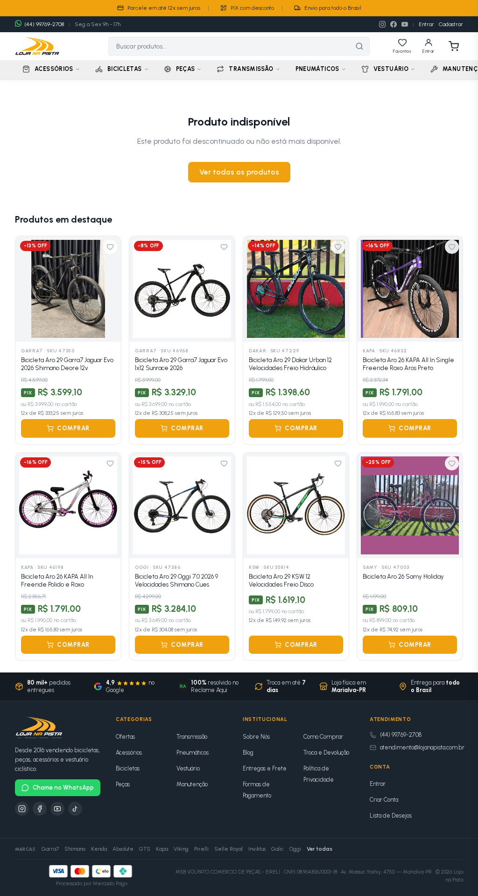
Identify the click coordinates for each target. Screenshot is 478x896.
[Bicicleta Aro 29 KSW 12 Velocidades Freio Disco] (296, 505)
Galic (277, 849)
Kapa (162, 849)
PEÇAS (185, 68)
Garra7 (50, 849)
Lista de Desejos (391, 815)
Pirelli (201, 849)
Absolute (123, 849)
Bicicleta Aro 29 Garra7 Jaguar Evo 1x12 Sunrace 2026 (181, 364)
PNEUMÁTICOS (317, 68)
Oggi (295, 849)
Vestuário (188, 768)
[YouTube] (404, 24)
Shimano (74, 849)
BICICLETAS (124, 68)
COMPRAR (73, 428)
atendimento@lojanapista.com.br (422, 747)
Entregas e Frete (265, 768)
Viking (181, 849)
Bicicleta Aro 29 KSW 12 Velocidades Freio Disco (281, 580)
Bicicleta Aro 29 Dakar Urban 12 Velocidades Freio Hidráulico (290, 364)
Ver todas (319, 849)
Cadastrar (451, 24)
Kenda (99, 849)
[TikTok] (75, 809)
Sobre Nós (256, 736)
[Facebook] (393, 24)
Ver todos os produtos (239, 172)
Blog (248, 752)
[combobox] (229, 46)
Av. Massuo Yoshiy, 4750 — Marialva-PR (386, 872)
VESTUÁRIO (390, 68)
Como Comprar (323, 736)
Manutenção (192, 784)
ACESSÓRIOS (54, 68)
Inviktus (257, 849)
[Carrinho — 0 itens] (453, 46)
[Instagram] (382, 24)
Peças (123, 784)
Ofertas (125, 736)
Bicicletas (128, 768)
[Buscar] (359, 46)
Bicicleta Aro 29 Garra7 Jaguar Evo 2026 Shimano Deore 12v (67, 364)
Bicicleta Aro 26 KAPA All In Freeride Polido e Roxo (57, 580)
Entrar (426, 24)
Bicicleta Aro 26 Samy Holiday (403, 576)
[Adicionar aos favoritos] (110, 247)
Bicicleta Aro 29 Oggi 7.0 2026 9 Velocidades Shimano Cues (176, 580)
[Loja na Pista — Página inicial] (37, 46)
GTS (144, 849)
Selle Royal (228, 849)
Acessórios (129, 752)
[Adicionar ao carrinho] (108, 328)
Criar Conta (384, 799)
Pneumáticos (192, 752)
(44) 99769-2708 (401, 734)
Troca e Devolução (326, 752)
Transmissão (191, 736)
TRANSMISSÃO (251, 68)
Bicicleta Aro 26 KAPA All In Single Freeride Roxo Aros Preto (408, 364)
